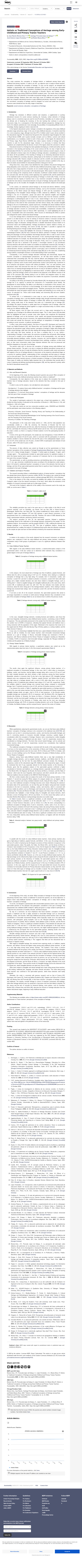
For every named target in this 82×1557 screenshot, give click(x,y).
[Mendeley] (29, 1367)
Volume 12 (23, 14)
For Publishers (27, 1508)
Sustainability (14, 14)
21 (26, 258)
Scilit (30, 1068)
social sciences (18, 106)
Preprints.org (46, 1503)
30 (43, 362)
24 (44, 280)
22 (23, 274)
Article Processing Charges (11, 1499)
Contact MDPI (7, 1506)
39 (34, 791)
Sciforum (44, 1499)
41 (19, 797)
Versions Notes (26, 71)
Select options (9, 1527)
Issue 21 (30, 14)
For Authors (26, 1499)
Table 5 (28, 688)
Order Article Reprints (57, 22)
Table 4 (52, 648)
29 (49, 326)
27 (63, 302)
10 (17, 151)
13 (17, 175)
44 (31, 987)
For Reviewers (27, 1501)
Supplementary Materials (44, 450)
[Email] (8, 1367)
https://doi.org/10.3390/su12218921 (37, 59)
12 (8, 169)
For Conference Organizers (30, 1512)
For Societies (26, 1510)
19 (22, 232)
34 (51, 509)
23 (23, 278)
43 (58, 871)
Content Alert (44, 1485)
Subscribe (7, 1535)
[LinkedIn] (15, 1367)
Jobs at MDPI (7, 1508)
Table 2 (32, 552)
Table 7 (54, 847)
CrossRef (43, 1060)
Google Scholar (35, 1060)
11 (19, 151)
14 (50, 175)
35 (36, 515)
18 (38, 226)
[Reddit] (25, 1367)
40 (61, 791)
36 (47, 523)
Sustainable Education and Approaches (40, 67)
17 (37, 226)
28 (27, 308)
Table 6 (14, 799)
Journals (6, 14)
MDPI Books (45, 1501)
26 (17, 294)
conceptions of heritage (38, 106)
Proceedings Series (47, 1515)
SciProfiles (45, 1508)
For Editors (26, 1503)
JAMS (43, 1512)
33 (41, 475)
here (28, 1412)
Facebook (64, 1501)
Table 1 (24, 487)
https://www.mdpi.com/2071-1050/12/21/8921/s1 (45, 997)
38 (62, 781)
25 (51, 292)
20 (42, 250)
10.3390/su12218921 (40, 14)
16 (8, 185)
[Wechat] (22, 1367)
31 (27, 364)
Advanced (76, 8)
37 (35, 763)
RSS (37, 1485)
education (27, 106)
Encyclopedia (46, 1510)
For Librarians (27, 1506)
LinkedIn (63, 1499)
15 (52, 177)
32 (39, 475)
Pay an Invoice (8, 1501)
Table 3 (29, 597)
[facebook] (18, 1367)
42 (25, 855)
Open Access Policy (9, 1503)
